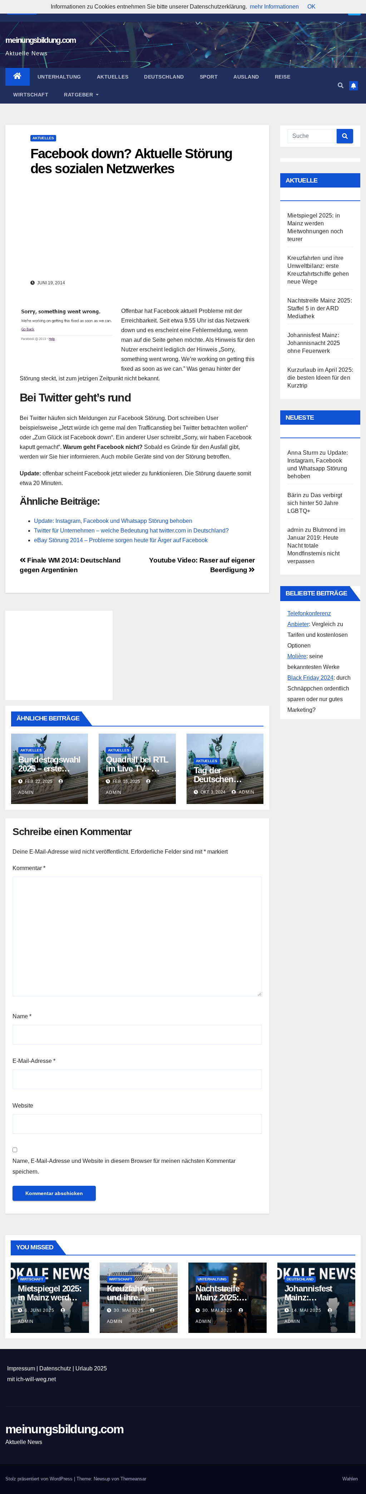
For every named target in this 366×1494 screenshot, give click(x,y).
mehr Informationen (274, 7)
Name (22, 1016)
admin (246, 792)
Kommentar (29, 868)
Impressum (21, 1368)
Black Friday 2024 (310, 678)
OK (311, 7)
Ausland (246, 77)
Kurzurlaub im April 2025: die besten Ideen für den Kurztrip (320, 378)
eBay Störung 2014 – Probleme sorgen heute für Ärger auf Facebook (121, 540)
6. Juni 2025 (40, 1310)
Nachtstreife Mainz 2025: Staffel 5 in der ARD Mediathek (319, 308)
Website (23, 1106)
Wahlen (350, 1478)
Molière (296, 656)
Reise (283, 77)
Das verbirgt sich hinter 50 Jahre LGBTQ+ (314, 503)
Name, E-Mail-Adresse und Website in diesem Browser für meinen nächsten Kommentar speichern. (124, 1166)
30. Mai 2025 (129, 1310)
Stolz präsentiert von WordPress (39, 1478)
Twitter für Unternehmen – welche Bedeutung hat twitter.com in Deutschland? (131, 531)
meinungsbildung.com (40, 40)
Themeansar (133, 1478)
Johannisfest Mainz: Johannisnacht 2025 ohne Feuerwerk (313, 343)
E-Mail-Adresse (34, 1061)
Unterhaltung (59, 77)
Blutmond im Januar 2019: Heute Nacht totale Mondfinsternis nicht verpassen (316, 545)
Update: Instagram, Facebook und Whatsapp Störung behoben (113, 521)
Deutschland (164, 77)
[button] (340, 86)
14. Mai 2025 (307, 1310)
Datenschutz (55, 1368)
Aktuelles (113, 77)
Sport (209, 77)
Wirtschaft (30, 95)
